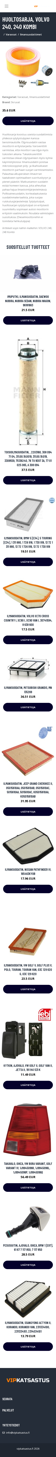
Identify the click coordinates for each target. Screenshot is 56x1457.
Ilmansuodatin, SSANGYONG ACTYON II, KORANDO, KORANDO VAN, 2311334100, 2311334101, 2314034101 (28, 1327)
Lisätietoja (28, 120)
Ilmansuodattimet (31, 34)
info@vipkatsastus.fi (18, 1432)
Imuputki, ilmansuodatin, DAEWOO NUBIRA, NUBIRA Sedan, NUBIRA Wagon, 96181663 (28, 301)
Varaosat (11, 34)
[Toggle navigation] (6, 6)
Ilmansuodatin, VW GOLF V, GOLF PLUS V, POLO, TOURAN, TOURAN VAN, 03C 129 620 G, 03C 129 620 (28, 969)
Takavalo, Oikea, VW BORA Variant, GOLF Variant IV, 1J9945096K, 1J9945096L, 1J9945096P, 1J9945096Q (28, 1168)
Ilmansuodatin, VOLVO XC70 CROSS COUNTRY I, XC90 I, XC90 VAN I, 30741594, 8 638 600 (28, 620)
